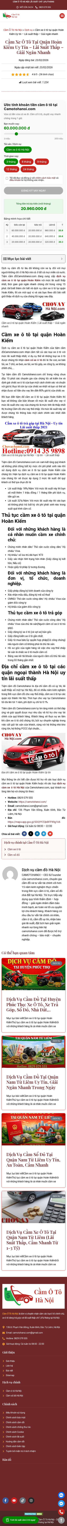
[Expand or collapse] (62, 258)
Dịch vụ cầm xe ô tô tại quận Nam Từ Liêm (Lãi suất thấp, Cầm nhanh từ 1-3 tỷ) (32, 1240)
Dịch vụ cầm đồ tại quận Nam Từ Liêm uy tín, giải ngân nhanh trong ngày (32, 1082)
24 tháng (28, 169)
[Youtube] (14, 1500)
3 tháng (11, 161)
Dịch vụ (28, 29)
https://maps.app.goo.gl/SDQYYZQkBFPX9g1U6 (34, 821)
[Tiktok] (22, 1500)
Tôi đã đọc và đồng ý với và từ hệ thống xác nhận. (34, 179)
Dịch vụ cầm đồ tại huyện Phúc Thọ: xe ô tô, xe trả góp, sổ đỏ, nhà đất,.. (33, 1004)
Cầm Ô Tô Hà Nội (12, 29)
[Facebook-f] (5, 1500)
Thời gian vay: (11, 156)
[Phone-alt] (61, 1512)
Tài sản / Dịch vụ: (13, 144)
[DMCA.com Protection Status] (33, 1514)
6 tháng (26, 161)
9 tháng (41, 161)
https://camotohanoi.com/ (33, 801)
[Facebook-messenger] (61, 1503)
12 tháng (11, 169)
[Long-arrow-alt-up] (61, 1520)
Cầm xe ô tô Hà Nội (17, 149)
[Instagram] (31, 1500)
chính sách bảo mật (45, 177)
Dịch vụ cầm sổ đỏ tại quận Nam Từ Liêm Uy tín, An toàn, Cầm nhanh (33, 1159)
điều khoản (15, 180)
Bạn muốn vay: (11, 124)
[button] (62, 15)
